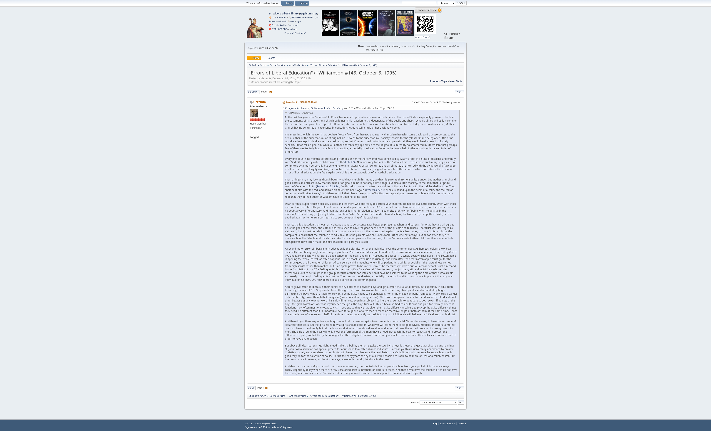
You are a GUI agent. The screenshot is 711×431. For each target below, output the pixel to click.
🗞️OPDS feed (294, 17)
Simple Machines (269, 423)
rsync (316, 17)
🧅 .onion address (278, 17)
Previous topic (439, 81)
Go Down (253, 91)
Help (435, 423)
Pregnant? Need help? (295, 33)
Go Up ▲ (462, 423)
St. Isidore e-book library (284, 13)
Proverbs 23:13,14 (328, 186)
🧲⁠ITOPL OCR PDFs (278, 29)
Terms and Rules (447, 423)
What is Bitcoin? (422, 37)
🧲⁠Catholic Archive (278, 25)
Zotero (272, 21)
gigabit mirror (308, 13)
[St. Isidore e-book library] (251, 132)
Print (459, 91)
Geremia (259, 102)
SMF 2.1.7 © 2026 (252, 423)
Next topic (455, 81)
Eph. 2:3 (350, 162)
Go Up (251, 387)
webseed (307, 17)
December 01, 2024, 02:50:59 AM (301, 102)
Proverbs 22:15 (375, 190)
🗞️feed (291, 21)
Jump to (414, 402)
